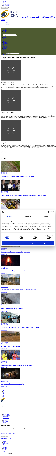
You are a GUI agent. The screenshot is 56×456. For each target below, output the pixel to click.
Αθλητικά (5, 47)
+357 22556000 (4, 438)
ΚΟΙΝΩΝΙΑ (6, 416)
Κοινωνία (5, 42)
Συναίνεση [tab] (9, 216)
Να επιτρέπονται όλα (46, 243)
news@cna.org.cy (12, 438)
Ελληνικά (8, 22)
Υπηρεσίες (5, 2)
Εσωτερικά (5, 43)
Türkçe (7, 25)
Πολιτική (5, 38)
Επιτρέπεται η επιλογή (28, 243)
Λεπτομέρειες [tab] (28, 216)
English (7, 24)
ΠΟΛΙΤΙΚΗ (6, 414)
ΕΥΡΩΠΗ (5, 420)
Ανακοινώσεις (6, 4)
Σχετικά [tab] (46, 216)
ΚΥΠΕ (4, 1)
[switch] (21, 237)
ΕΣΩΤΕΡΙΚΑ (6, 418)
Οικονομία (5, 40)
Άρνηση (10, 243)
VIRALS (5, 422)
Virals (4, 48)
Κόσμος (5, 46)
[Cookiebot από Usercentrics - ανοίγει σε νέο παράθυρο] (48, 212)
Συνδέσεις (5, 443)
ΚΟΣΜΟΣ (5, 421)
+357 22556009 (4, 433)
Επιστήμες (5, 49)
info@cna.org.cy (11, 433)
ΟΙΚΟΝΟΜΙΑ (6, 415)
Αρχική (4, 37)
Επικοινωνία (6, 5)
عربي (7, 26)
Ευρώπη (5, 44)
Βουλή (4, 41)
